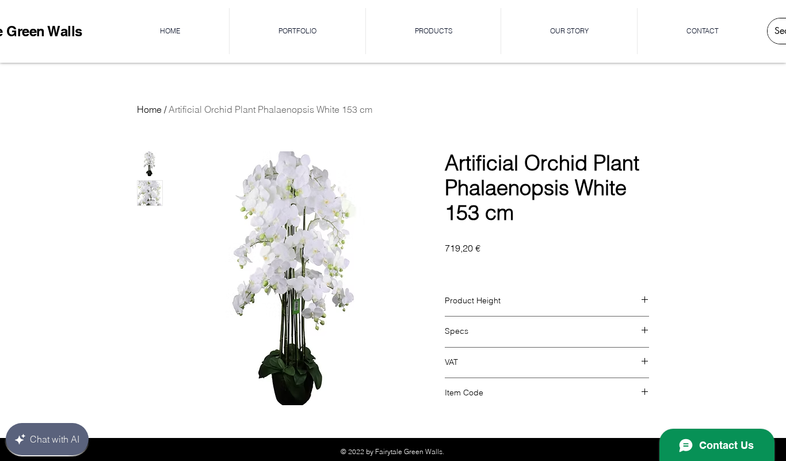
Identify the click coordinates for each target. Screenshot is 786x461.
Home (149, 109)
